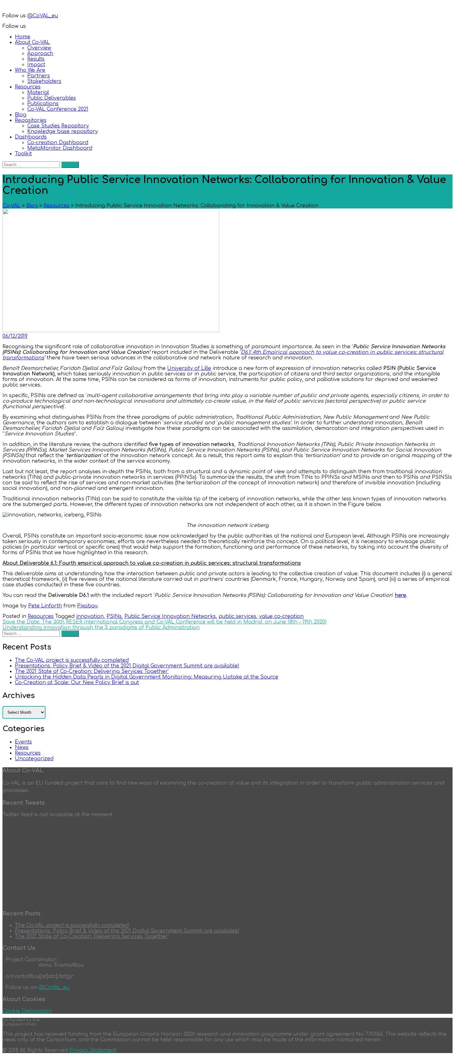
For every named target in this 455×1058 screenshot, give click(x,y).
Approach (40, 53)
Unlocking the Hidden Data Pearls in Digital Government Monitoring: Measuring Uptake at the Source (146, 677)
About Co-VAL (32, 42)
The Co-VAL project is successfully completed (72, 660)
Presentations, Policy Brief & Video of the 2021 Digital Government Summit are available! (127, 666)
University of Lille (189, 368)
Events (23, 742)
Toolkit (23, 153)
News (21, 747)
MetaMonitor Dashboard (59, 148)
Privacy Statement (92, 1050)
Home (22, 37)
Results (36, 59)
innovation (90, 616)
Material (38, 92)
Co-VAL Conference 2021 (57, 109)
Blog (20, 115)
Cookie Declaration (27, 1011)
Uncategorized (34, 758)
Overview (39, 48)
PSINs (114, 616)
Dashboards (31, 137)
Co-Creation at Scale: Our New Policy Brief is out (77, 682)
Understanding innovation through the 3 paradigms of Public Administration (101, 627)
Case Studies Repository (58, 126)
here (400, 595)
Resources (28, 87)
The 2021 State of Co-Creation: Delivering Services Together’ (92, 671)
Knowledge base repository (62, 131)
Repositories (30, 120)
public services (237, 616)
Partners (38, 76)
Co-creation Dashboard (57, 142)
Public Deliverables (51, 98)
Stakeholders (44, 81)
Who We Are (30, 70)
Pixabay (87, 606)
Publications (42, 103)
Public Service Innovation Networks (170, 616)
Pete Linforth (45, 606)
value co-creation (281, 616)
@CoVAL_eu (42, 16)
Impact (36, 64)
